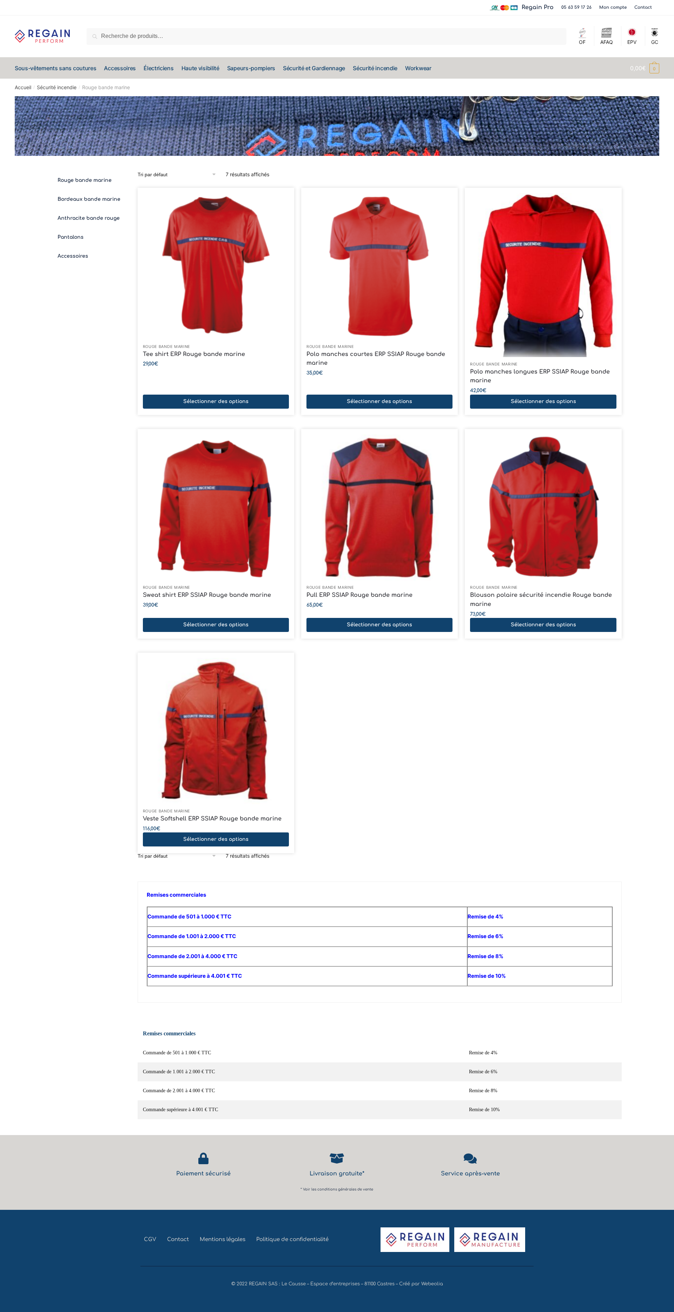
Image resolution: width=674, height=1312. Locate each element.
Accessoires (73, 256)
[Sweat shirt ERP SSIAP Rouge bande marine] (216, 507)
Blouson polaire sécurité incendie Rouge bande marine (541, 599)
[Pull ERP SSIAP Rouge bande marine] (379, 507)
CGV (150, 1239)
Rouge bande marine (85, 180)
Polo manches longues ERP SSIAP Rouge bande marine (540, 376)
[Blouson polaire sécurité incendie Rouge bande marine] (543, 507)
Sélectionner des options (216, 401)
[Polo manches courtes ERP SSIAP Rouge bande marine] (379, 266)
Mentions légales (222, 1239)
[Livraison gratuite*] (337, 1158)
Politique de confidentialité (292, 1239)
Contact (643, 7)
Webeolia (432, 1283)
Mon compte (613, 7)
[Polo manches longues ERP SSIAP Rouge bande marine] (543, 275)
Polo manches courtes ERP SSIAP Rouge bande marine (375, 359)
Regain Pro (538, 7)
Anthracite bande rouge (89, 218)
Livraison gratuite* (337, 1174)
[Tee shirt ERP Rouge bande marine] (216, 266)
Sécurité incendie (57, 87)
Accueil (23, 87)
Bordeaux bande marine (89, 199)
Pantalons (71, 237)
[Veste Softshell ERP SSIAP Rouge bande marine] (216, 731)
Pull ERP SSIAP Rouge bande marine (359, 595)
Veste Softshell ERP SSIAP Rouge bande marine (212, 819)
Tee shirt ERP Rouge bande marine (194, 354)
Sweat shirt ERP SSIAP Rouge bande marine (207, 595)
